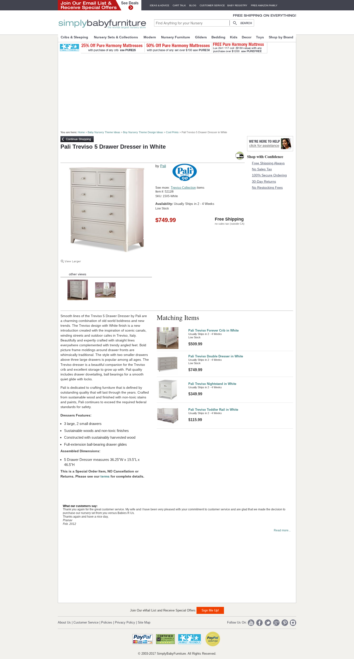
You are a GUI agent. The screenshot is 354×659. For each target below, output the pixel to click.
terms (105, 476)
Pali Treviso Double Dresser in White (215, 356)
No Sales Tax (262, 169)
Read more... (282, 530)
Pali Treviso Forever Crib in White (213, 330)
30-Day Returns (264, 181)
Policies (106, 622)
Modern (150, 37)
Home (81, 132)
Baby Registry (237, 5)
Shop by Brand (281, 37)
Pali (163, 166)
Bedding (218, 37)
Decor (246, 37)
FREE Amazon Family (264, 5)
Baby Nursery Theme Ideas (104, 132)
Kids (233, 37)
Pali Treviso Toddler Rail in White (213, 409)
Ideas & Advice (159, 5)
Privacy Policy (125, 622)
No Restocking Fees (267, 187)
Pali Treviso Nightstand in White (212, 384)
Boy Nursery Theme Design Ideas (143, 132)
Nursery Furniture (175, 37)
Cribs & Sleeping (74, 37)
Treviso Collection (183, 187)
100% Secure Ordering (269, 175)
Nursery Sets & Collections (116, 37)
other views (77, 274)
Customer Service (212, 5)
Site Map (144, 622)
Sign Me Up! (210, 610)
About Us (64, 622)
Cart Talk (179, 5)
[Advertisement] (179, 90)
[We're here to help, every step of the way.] (270, 150)
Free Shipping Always (268, 163)
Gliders (201, 37)
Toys (260, 37)
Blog (192, 5)
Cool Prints (172, 132)
